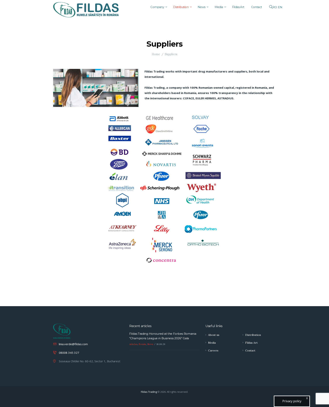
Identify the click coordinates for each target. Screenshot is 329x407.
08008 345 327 (69, 352)
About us (213, 335)
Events (142, 344)
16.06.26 (161, 344)
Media (212, 342)
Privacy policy (291, 401)
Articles (133, 344)
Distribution (253, 335)
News (150, 344)
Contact (250, 350)
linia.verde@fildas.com (73, 344)
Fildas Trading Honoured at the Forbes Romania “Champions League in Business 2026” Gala (162, 336)
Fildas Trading (149, 391)
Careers (213, 350)
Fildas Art (251, 342)
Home (156, 54)
